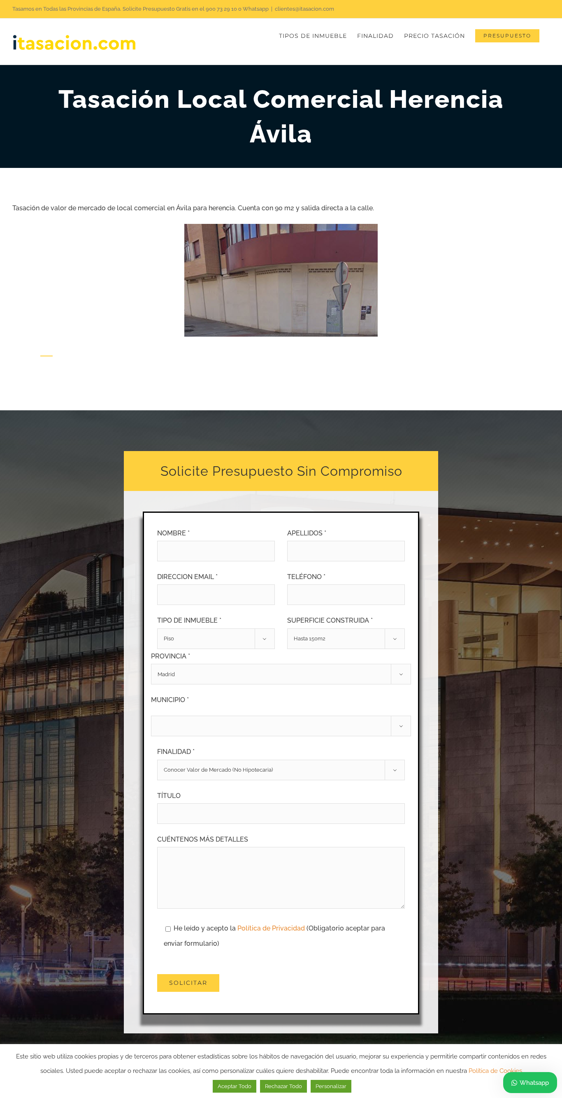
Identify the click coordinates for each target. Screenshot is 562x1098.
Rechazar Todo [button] (283, 1086)
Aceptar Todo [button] (234, 1086)
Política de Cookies (495, 1071)
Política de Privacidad (272, 928)
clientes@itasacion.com (304, 9)
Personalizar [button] (331, 1086)
